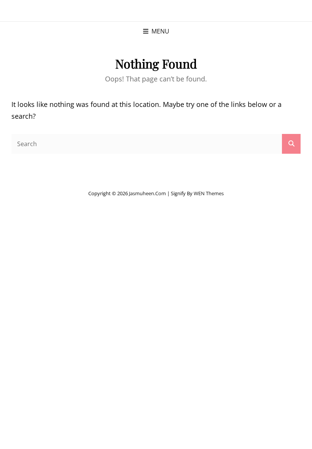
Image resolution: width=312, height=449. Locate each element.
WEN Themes (209, 193)
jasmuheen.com (147, 193)
